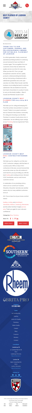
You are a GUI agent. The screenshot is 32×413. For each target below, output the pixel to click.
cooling (10, 202)
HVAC (5, 156)
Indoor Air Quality (16, 319)
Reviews (16, 337)
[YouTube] (19, 375)
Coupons (15, 334)
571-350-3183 (16, 306)
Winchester (25, 204)
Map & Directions (16, 356)
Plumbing (10, 122)
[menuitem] (4, 404)
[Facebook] (13, 375)
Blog (11, 215)
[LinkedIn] (16, 375)
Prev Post (9, 223)
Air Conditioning (16, 313)
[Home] (15, 5)
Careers (16, 328)
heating (8, 175)
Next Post (23, 223)
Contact (16, 340)
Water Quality (16, 325)
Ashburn (12, 204)
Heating (16, 316)
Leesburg (18, 204)
